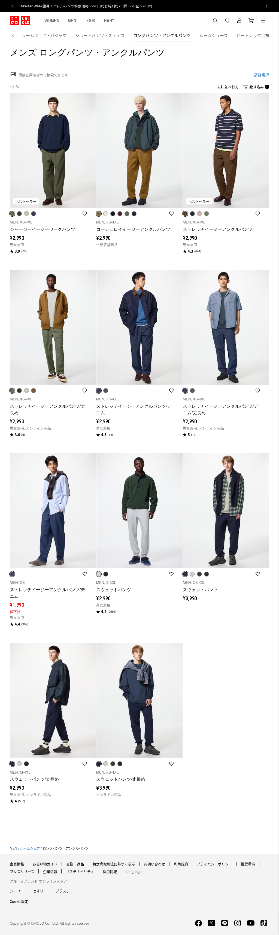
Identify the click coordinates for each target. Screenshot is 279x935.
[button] (53, 150)
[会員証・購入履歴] (239, 21)
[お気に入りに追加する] (85, 214)
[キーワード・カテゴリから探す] (215, 21)
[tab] (52, 21)
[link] (145, 6)
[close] (13, 6)
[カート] (251, 21)
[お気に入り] (227, 21)
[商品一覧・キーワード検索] (263, 21)
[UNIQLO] (20, 21)
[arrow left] (16, 35)
